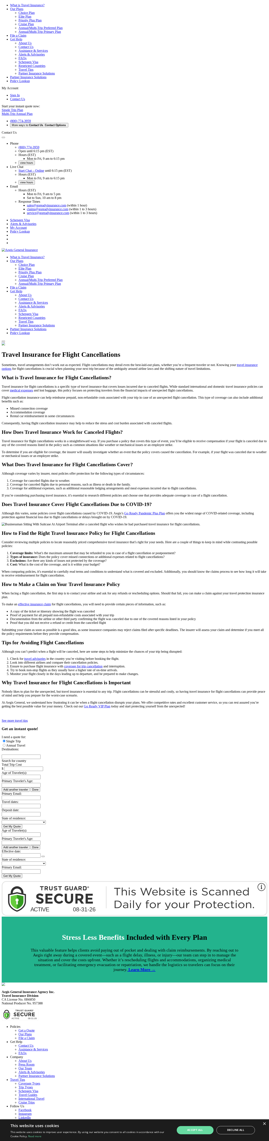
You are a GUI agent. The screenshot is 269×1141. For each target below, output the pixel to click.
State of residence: (14, 818)
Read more (35, 1136)
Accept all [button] (195, 1130)
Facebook (25, 1110)
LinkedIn (24, 1117)
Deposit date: (10, 810)
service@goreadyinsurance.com (48, 213)
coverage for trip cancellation (83, 666)
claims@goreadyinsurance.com (47, 209)
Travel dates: (10, 802)
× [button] (264, 1123)
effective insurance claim (34, 604)
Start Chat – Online (31, 170)
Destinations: (10, 749)
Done (35, 789)
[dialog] (134, 1130)
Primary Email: (12, 793)
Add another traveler (15, 789)
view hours (26, 162)
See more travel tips (15, 720)
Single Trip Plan (12, 110)
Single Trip (13, 741)
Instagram (25, 1114)
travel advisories (35, 658)
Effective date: (11, 851)
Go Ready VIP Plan (97, 706)
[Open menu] (3, 341)
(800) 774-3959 (20, 121)
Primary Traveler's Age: (17, 781)
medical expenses (21, 390)
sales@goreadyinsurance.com (46, 205)
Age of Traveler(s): (14, 773)
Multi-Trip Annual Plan (17, 114)
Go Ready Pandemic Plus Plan (144, 513)
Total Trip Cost (12, 764)
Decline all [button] (235, 1130)
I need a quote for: (14, 737)
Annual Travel (15, 745)
